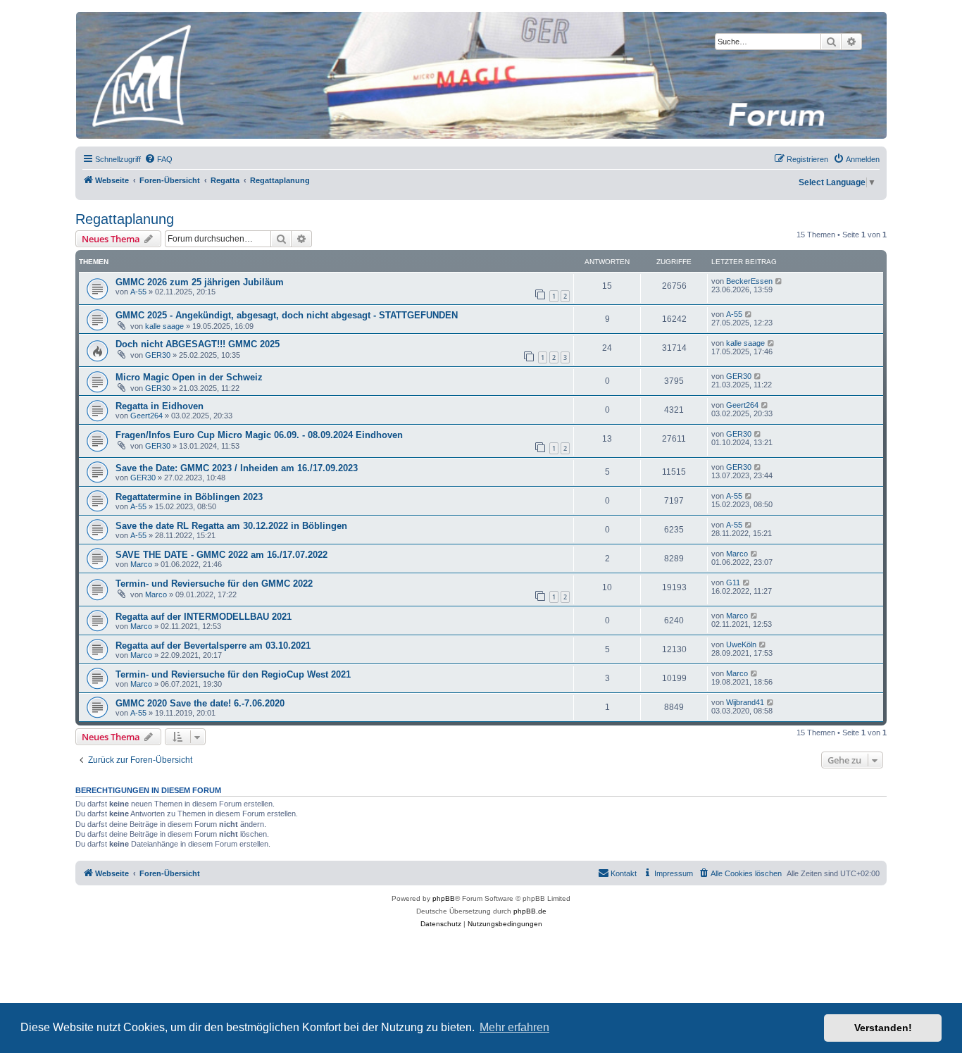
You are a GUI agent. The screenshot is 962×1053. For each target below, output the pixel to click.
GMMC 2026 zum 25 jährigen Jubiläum (199, 282)
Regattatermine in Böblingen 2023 (189, 497)
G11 (733, 582)
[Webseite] (480, 75)
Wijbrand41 (745, 702)
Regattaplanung (124, 219)
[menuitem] (158, 159)
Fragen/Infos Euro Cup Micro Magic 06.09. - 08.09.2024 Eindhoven (259, 435)
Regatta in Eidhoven (159, 406)
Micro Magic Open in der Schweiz (189, 377)
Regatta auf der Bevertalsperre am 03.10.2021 (213, 645)
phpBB (443, 898)
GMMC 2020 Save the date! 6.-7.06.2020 (200, 703)
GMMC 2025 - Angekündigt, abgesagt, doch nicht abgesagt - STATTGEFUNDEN (286, 315)
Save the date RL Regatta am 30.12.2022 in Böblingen (231, 526)
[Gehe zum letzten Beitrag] (779, 281)
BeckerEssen (749, 281)
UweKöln (741, 644)
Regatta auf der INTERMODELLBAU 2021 (203, 616)
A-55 (138, 291)
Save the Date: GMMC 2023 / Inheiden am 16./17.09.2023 (236, 468)
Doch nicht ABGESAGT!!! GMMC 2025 (197, 344)
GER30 (157, 355)
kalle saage (164, 326)
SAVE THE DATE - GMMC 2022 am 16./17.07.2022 (221, 554)
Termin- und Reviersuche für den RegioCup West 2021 (233, 674)
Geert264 (146, 415)
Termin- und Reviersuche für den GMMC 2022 (214, 583)
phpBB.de (529, 911)
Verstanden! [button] (883, 1027)
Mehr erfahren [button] (514, 1027)
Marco (141, 564)
